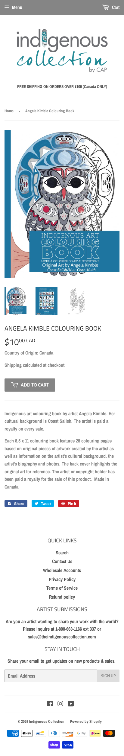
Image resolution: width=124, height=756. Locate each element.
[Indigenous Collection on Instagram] (60, 704)
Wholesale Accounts (62, 570)
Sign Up (108, 676)
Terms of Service (62, 588)
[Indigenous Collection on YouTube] (71, 704)
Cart (115, 7)
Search (62, 552)
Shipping (13, 365)
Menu (17, 7)
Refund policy (62, 597)
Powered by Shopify (86, 721)
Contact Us (62, 561)
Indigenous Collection (46, 721)
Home (9, 110)
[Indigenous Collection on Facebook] (50, 704)
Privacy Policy (62, 579)
